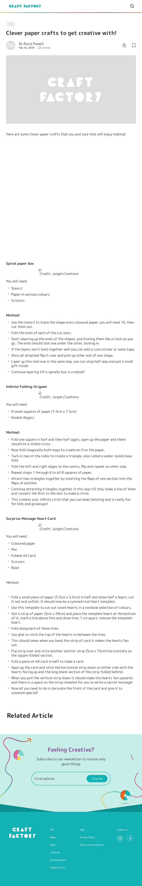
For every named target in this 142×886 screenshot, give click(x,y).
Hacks (53, 844)
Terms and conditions (92, 844)
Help (82, 829)
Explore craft (57, 867)
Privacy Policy (87, 837)
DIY (52, 829)
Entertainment (58, 860)
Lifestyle (55, 852)
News (53, 837)
